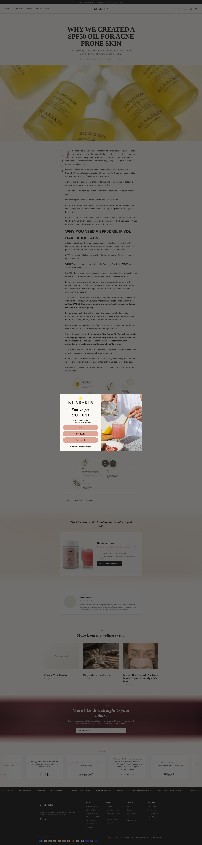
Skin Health (80, 440)
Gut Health (80, 434)
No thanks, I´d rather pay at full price (80, 446)
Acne (80, 427)
